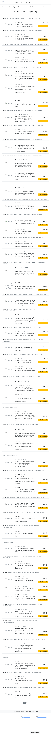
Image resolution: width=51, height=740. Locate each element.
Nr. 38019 (17, 394)
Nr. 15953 (17, 129)
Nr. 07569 (17, 251)
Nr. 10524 (17, 34)
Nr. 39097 (17, 643)
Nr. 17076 (17, 203)
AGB (31, 728)
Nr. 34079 (17, 441)
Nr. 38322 (17, 314)
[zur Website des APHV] (25, 717)
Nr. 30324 (17, 71)
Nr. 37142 (17, 267)
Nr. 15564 (17, 22)
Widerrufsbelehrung (35, 723)
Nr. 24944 (17, 576)
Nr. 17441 (17, 516)
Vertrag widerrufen (35, 732)
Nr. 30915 (17, 411)
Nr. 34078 (17, 429)
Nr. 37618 (17, 474)
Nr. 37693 (17, 84)
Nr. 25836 (17, 586)
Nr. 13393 (17, 218)
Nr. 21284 (17, 114)
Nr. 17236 (17, 331)
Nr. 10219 (17, 345)
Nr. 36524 (17, 594)
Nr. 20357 (17, 143)
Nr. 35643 (17, 241)
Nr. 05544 (17, 691)
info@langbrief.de (10, 735)
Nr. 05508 (17, 48)
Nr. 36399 (17, 546)
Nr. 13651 (17, 501)
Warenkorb (28, 2)
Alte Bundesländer (29, 7)
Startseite (4, 7)
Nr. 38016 (17, 661)
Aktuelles (15, 2)
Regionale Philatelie (18, 7)
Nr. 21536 (17, 626)
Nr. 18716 (17, 609)
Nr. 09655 (17, 531)
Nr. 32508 (17, 366)
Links (31, 730)
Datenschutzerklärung (36, 725)
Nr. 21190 (17, 159)
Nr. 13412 (17, 101)
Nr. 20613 (17, 229)
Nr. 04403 (17, 381)
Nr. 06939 (17, 487)
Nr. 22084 (17, 561)
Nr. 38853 (17, 283)
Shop (21, 2)
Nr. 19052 (17, 57)
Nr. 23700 (17, 171)
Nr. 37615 (17, 459)
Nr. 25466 (17, 676)
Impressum (33, 727)
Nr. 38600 (17, 188)
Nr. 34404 (17, 298)
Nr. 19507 (17, 358)
